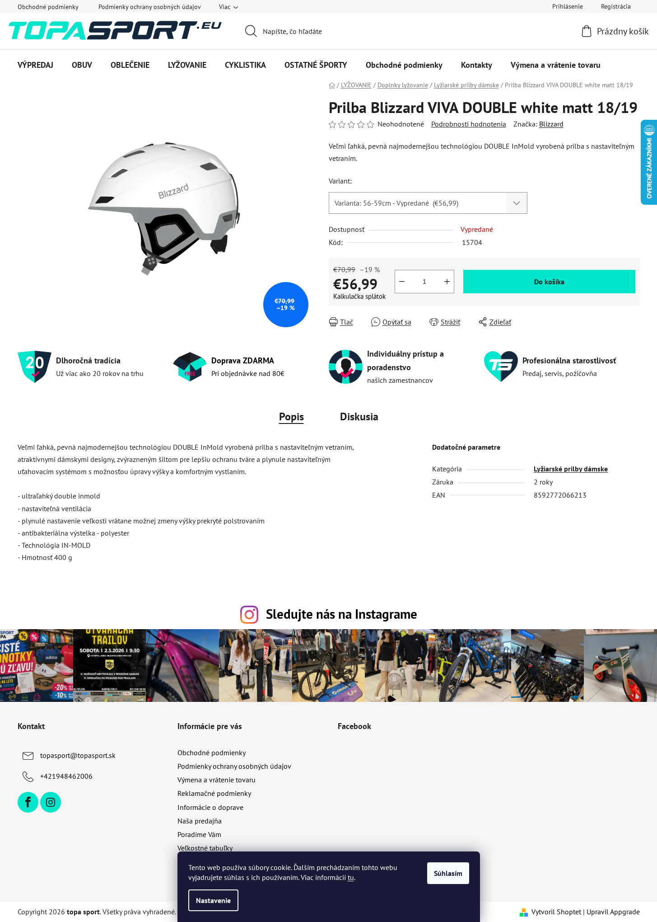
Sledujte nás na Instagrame (341, 614)
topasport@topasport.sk (78, 755)
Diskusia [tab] (359, 416)
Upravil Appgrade (613, 911)
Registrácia (616, 6)
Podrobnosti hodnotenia (468, 123)
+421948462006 (66, 776)
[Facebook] (28, 802)
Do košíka (549, 281)
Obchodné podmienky (48, 7)
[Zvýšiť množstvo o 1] (447, 281)
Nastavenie (213, 900)
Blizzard (551, 123)
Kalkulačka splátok (359, 296)
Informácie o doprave (210, 807)
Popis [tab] (291, 416)
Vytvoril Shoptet (556, 911)
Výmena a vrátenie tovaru (216, 779)
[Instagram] (50, 802)
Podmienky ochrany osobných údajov (149, 7)
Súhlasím (448, 873)
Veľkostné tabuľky (205, 847)
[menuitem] (35, 65)
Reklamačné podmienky (214, 793)
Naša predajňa (199, 820)
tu (351, 877)
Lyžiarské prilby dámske (571, 468)
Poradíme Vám (199, 834)
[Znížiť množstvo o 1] (402, 281)
